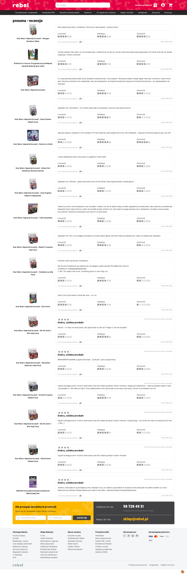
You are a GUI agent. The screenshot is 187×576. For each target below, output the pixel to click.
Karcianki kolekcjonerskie (69, 12)
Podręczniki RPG (48, 12)
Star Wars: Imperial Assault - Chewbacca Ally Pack (33, 273)
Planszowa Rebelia (75, 549)
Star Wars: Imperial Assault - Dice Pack (33, 306)
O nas (42, 535)
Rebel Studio (73, 544)
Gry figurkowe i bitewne (106, 12)
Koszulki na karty (74, 535)
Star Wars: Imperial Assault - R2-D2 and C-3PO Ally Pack (33, 332)
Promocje (168, 12)
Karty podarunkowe (103, 538)
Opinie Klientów (46, 538)
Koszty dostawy (19, 535)
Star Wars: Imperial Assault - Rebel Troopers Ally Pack (33, 248)
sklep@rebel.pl (135, 519)
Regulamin (154, 565)
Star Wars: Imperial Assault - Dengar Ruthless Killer (33, 40)
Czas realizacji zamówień (22, 544)
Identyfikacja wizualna (48, 557)
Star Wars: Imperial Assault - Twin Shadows (32, 218)
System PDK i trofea (103, 541)
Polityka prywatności (138, 565)
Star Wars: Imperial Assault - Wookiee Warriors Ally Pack (33, 364)
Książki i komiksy (126, 12)
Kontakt (16, 538)
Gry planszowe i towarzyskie (26, 12)
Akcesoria (156, 12)
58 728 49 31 (133, 506)
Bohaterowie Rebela (48, 549)
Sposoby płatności (20, 549)
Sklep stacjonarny (47, 544)
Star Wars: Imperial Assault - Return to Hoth (33, 144)
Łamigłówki (142, 12)
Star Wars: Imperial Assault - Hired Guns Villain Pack (33, 460)
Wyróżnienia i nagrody (49, 541)
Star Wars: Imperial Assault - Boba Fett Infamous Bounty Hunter (33, 169)
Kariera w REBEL (101, 552)
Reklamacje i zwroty (20, 541)
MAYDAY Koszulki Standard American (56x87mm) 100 (33, 492)
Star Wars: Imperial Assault (33, 90)
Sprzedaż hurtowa (75, 541)
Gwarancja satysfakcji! (48, 546)
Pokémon (88, 12)
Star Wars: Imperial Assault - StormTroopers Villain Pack (33, 396)
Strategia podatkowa (103, 549)
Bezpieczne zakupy (20, 546)
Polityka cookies (101, 546)
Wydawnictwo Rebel (76, 538)
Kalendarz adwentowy (49, 552)
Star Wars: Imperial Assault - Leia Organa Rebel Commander (33, 194)
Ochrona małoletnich (48, 555)
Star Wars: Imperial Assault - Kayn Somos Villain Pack (33, 120)
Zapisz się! (82, 518)
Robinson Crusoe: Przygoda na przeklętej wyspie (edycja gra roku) (33, 64)
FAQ (14, 557)
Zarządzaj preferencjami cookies (182, 571)
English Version (74, 546)
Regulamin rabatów (20, 552)
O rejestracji (17, 555)
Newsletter (99, 535)
